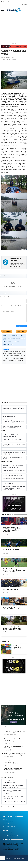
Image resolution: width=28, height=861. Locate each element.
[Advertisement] (14, 27)
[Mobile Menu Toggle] (2, 10)
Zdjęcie (18, 306)
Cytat (9, 306)
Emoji (12, 306)
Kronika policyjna (10, 57)
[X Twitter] (6, 1)
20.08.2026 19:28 (8, 774)
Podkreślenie (6, 306)
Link (15, 306)
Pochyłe (4, 306)
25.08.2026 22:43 (8, 743)
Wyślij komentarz (21, 326)
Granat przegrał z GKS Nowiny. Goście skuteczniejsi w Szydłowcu (13, 550)
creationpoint (15, 858)
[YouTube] (8, 1)
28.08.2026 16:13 (8, 735)
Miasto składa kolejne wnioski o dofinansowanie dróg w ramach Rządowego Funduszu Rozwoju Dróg (12, 629)
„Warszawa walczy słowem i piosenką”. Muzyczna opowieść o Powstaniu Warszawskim (13, 769)
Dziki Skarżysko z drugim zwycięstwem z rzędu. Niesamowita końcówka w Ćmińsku (14, 570)
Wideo (21, 306)
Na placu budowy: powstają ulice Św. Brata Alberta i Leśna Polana (14, 761)
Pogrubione (1, 306)
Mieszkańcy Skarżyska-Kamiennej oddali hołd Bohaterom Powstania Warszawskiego (14, 754)
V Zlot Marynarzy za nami (10, 589)
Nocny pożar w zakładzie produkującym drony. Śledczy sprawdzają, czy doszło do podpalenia (12, 529)
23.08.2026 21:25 (8, 757)
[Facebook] (1, 1)
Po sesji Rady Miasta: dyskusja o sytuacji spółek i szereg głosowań (13, 608)
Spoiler (1, 308)
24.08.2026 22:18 (8, 750)
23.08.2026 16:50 (8, 765)
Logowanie (24, 4)
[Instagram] (3, 1)
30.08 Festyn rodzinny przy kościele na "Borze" (18, 647)
